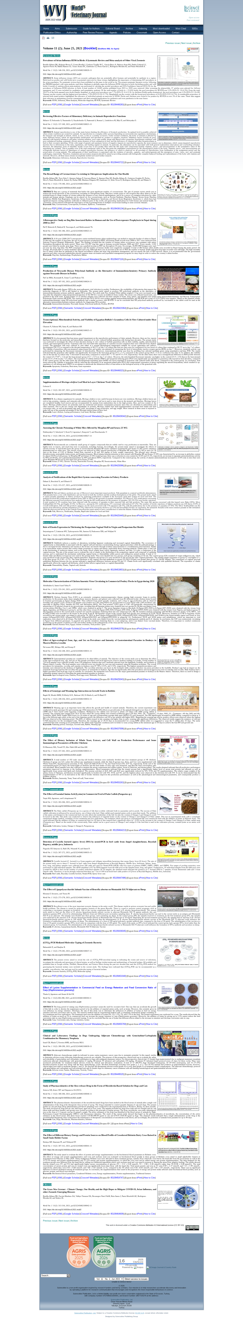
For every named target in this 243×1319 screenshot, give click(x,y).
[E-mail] (52, 37)
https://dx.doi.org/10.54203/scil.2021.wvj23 (64, 235)
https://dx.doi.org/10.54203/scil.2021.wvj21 (64, 128)
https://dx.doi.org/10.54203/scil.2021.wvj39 (64, 1050)
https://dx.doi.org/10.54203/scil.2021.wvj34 (64, 806)
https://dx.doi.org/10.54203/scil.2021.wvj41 (64, 1150)
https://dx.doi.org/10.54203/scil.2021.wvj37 (64, 955)
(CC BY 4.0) (139, 1313)
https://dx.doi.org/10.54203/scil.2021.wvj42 (64, 1210)
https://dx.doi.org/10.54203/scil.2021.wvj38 (64, 1002)
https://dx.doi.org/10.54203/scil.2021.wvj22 (64, 188)
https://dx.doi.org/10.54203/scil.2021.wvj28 (64, 489)
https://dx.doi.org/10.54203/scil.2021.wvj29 (64, 539)
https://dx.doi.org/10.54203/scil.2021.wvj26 (64, 394)
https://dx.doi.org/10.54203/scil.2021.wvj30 (64, 593)
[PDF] (43, 37)
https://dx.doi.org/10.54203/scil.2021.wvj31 (64, 655)
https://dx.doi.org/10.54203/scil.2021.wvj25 (64, 334)
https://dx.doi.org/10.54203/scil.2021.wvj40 (64, 1098)
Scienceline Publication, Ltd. (85, 1313)
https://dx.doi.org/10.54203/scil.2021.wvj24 (64, 285)
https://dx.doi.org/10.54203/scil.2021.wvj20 (64, 74)
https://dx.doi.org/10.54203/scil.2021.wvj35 (64, 856)
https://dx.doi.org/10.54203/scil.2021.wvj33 (64, 755)
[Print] (48, 37)
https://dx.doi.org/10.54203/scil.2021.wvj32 (64, 703)
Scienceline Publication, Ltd (121, 1300)
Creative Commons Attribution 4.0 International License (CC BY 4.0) (157, 1225)
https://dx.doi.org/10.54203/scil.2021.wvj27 (64, 440)
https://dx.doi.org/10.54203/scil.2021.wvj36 (64, 901)
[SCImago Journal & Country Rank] (161, 1267)
